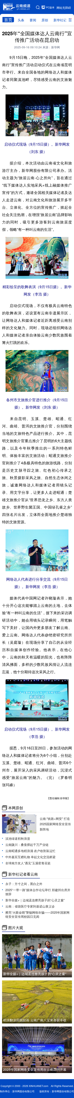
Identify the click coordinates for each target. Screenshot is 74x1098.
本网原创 (15, 807)
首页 (8, 19)
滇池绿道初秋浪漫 (17, 838)
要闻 (33, 20)
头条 (21, 20)
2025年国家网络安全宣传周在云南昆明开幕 (34, 1069)
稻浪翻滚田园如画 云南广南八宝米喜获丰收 (34, 1020)
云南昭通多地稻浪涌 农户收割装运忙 (30, 851)
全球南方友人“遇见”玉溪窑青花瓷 (28, 863)
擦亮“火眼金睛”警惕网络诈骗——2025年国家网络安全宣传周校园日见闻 (37, 914)
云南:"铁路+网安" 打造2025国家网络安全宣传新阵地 (55, 823)
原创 (45, 20)
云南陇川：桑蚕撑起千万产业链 (27, 844)
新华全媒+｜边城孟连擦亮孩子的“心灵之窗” (35, 900)
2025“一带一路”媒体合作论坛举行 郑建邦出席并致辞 (37, 892)
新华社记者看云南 (23, 874)
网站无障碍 (64, 8)
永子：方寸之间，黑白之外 (23, 884)
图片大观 (15, 927)
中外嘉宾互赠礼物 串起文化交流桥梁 (30, 857)
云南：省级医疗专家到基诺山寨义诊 (30, 906)
